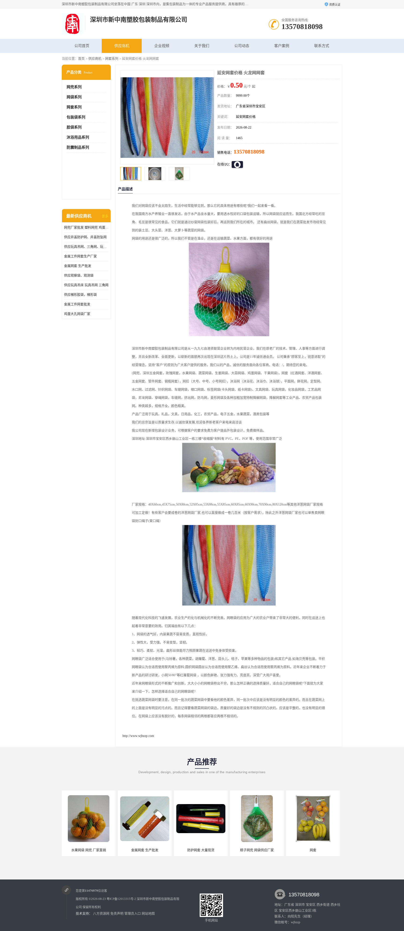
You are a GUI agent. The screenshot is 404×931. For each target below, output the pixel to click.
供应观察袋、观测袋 (79, 275)
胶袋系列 (74, 127)
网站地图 (148, 913)
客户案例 (281, 46)
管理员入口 (132, 913)
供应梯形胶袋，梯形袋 (80, 294)
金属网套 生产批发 (77, 266)
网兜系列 (74, 87)
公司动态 (241, 46)
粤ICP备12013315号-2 (121, 899)
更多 (105, 216)
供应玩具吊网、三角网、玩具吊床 (86, 246)
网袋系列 (74, 97)
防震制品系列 (78, 147)
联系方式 (321, 46)
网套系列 (111, 58)
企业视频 (161, 46)
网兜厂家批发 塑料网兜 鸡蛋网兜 (86, 227)
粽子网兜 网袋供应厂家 (201, 850)
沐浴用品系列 (78, 137)
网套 (257, 850)
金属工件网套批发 (77, 304)
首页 (81, 58)
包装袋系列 (76, 117)
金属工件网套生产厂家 (80, 256)
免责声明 (116, 913)
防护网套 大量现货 (144, 850)
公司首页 (81, 46)
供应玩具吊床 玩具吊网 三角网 (86, 285)
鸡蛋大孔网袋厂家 (77, 314)
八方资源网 (101, 913)
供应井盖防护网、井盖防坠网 (85, 237)
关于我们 (201, 46)
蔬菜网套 (313, 850)
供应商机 (121, 46)
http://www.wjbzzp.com (138, 736)
